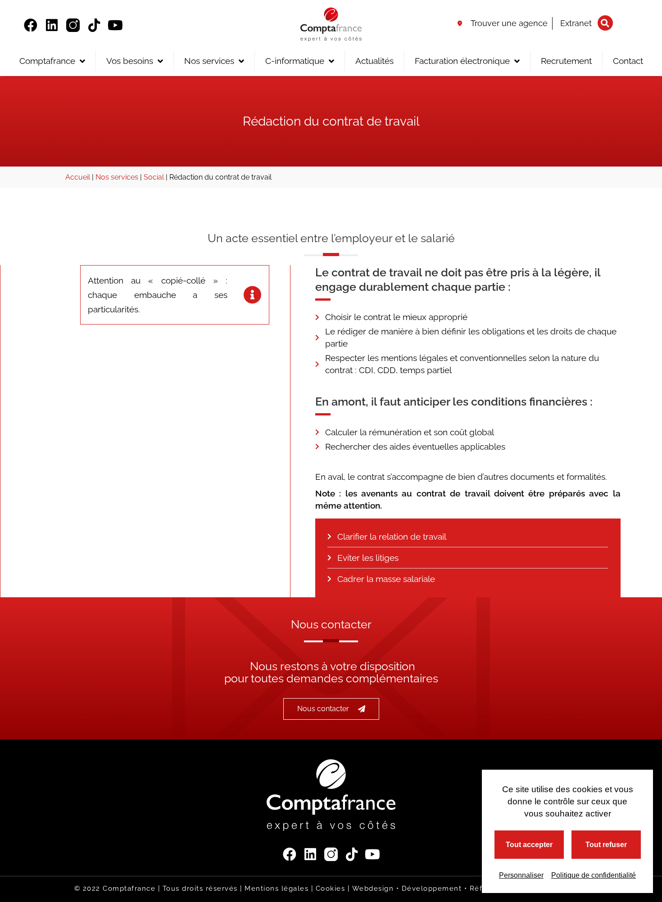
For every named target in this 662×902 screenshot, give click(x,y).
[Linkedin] (52, 25)
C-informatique (294, 61)
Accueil (77, 177)
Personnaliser (521, 875)
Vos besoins (129, 61)
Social (154, 177)
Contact (628, 61)
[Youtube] (115, 25)
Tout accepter (529, 844)
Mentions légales (276, 888)
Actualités (374, 61)
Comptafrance (47, 61)
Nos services (209, 61)
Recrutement (566, 61)
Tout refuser (606, 844)
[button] (605, 23)
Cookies (330, 888)
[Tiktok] (94, 25)
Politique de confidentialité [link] (593, 875)
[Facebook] (30, 25)
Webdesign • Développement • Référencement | (443, 888)
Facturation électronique (462, 61)
